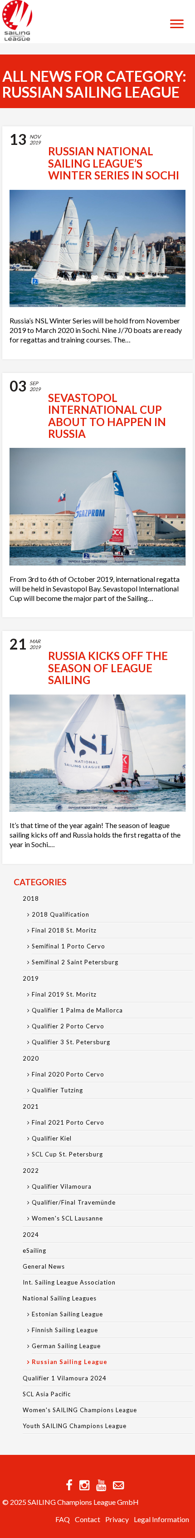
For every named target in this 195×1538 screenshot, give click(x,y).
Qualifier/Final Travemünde (74, 1202)
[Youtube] (101, 1485)
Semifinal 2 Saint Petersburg (75, 962)
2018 (31, 898)
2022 (31, 1170)
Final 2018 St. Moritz (64, 930)
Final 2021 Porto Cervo (68, 1122)
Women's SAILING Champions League (80, 1410)
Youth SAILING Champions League (75, 1425)
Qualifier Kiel (52, 1138)
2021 (31, 1106)
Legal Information (161, 1519)
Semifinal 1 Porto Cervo (68, 946)
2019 (31, 978)
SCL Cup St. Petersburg (67, 1154)
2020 (31, 1058)
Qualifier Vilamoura (62, 1186)
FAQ (62, 1519)
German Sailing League (66, 1345)
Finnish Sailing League (65, 1330)
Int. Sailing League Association (69, 1282)
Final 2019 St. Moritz (64, 994)
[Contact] (118, 1485)
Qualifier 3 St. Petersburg (71, 1042)
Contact (87, 1519)
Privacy (117, 1519)
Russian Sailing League (69, 1361)
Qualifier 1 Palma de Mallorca (77, 1010)
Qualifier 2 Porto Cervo (68, 1026)
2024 (31, 1234)
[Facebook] (69, 1485)
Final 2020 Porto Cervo (68, 1074)
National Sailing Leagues (60, 1298)
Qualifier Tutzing (57, 1090)
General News (44, 1266)
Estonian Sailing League (67, 1314)
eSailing (34, 1250)
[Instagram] (84, 1485)
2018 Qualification (60, 914)
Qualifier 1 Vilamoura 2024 (65, 1378)
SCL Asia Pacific (47, 1394)
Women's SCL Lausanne (67, 1218)
